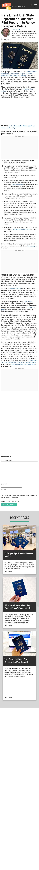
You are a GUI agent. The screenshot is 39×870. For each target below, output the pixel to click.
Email (3, 490)
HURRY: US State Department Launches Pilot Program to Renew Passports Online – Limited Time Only (19, 74)
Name (3, 484)
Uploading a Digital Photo (21, 229)
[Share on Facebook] (2, 429)
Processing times (17, 185)
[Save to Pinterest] (2, 437)
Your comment (6, 460)
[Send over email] (2, 441)
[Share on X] (2, 433)
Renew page (31, 246)
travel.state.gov (15, 288)
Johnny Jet (16, 30)
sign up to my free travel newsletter (23, 364)
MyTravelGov (29, 302)
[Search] (31, 5)
